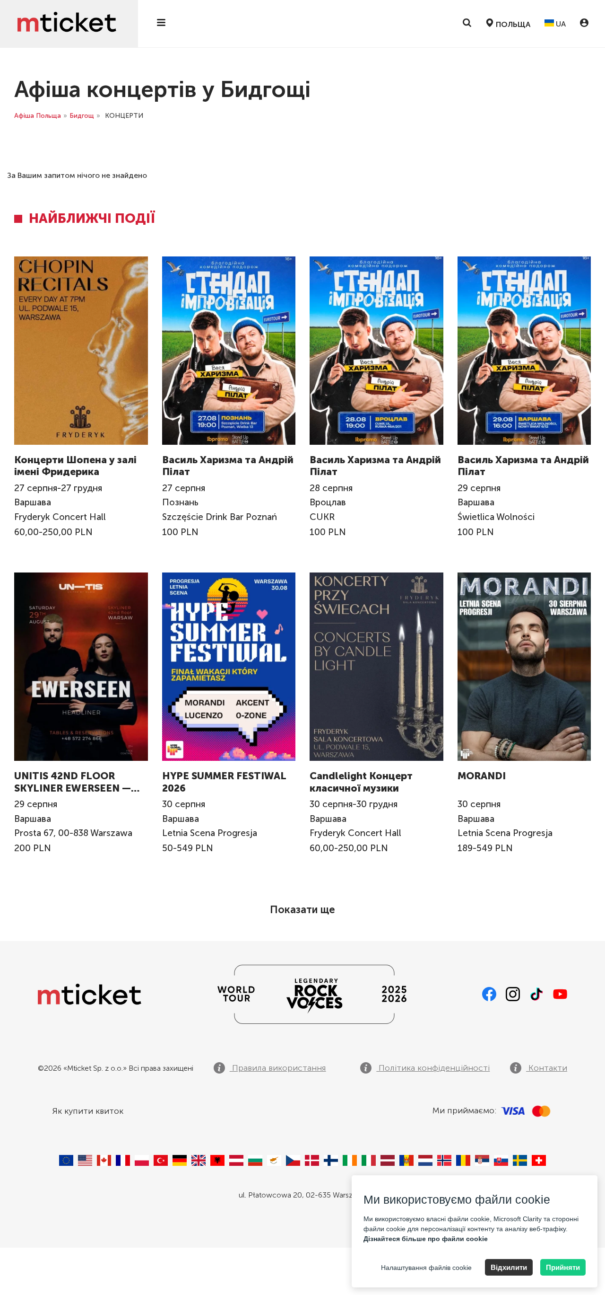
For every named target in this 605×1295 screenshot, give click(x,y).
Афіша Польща (37, 116)
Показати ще (302, 909)
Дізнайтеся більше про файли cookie (425, 1238)
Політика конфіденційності (433, 1068)
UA (560, 23)
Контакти (546, 1068)
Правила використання (278, 1068)
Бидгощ (81, 116)
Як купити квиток (87, 1111)
